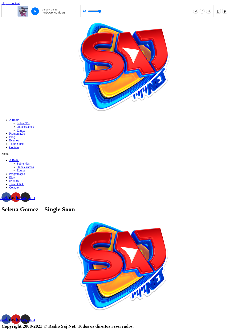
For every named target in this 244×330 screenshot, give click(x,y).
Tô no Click (16, 143)
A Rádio (14, 119)
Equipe (21, 130)
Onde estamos (25, 126)
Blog (12, 137)
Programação (17, 133)
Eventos (14, 140)
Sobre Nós (23, 123)
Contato (14, 147)
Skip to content (11, 3)
